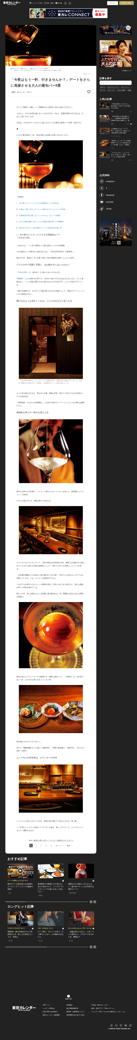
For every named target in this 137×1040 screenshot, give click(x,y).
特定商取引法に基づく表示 (75, 1015)
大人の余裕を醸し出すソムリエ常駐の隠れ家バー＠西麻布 (41, 221)
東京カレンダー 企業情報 (51, 1015)
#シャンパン (125, 87)
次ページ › (59, 845)
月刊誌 (59, 3)
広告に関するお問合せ (50, 1011)
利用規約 (69, 1005)
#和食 (129, 90)
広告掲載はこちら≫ (127, 70)
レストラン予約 (36, 3)
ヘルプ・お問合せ (49, 1008)
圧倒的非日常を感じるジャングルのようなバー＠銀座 (39, 215)
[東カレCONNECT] (68, 13)
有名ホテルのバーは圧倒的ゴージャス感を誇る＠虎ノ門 (40, 228)
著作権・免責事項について (75, 1011)
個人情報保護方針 (72, 1008)
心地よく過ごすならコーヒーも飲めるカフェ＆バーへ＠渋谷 (42, 209)
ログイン (112, 3)
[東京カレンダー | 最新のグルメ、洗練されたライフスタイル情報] (16, 3)
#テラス (103, 90)
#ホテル (103, 87)
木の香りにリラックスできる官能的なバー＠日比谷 (39, 203)
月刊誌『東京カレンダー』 (100, 1005)
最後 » (69, 845)
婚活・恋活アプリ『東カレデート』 (103, 1008)
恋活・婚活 (50, 3)
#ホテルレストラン (113, 87)
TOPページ (46, 1005)
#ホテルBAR (121, 90)
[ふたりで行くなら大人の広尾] (116, 53)
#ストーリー (111, 90)
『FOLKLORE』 (22, 272)
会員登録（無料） (126, 3)
